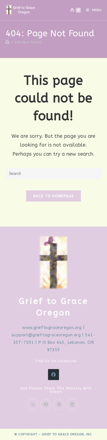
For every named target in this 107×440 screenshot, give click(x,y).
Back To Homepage (53, 196)
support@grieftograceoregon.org (46, 334)
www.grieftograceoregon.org (51, 327)
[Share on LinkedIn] (72, 404)
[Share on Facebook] (45, 404)
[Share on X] (32, 404)
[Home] (7, 42)
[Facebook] (53, 374)
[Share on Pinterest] (59, 404)
